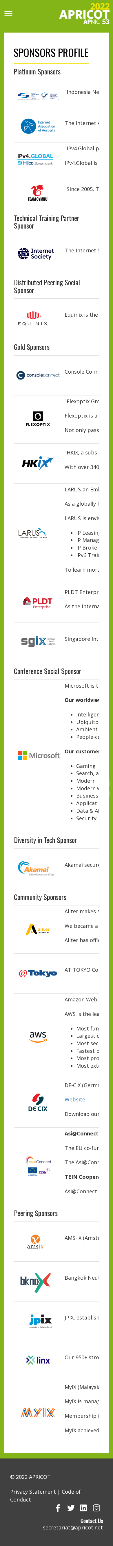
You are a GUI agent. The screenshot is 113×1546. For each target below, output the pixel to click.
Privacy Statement (33, 1491)
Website (75, 1099)
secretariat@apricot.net (73, 1527)
